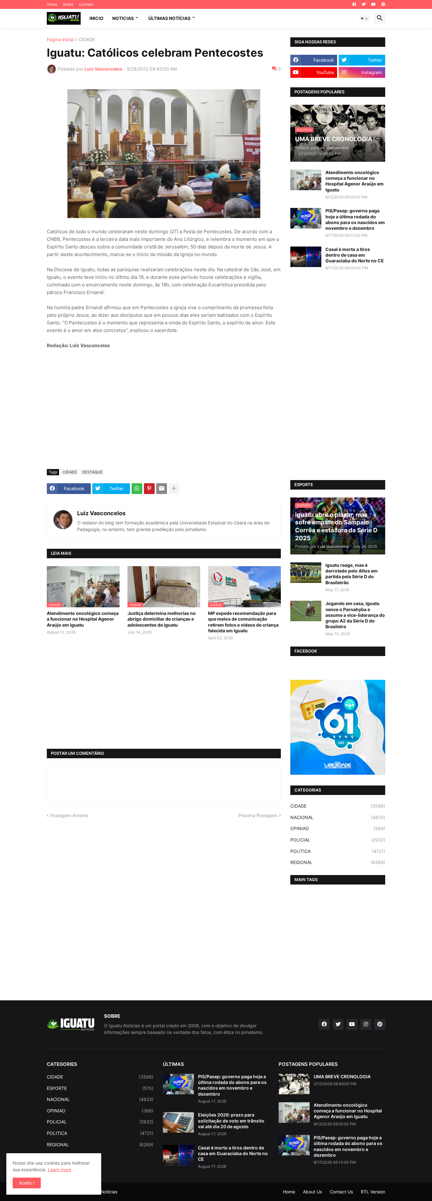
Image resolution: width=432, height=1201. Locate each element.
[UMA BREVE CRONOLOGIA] (294, 1084)
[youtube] (373, 4)
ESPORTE (100, 1088)
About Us (312, 1191)
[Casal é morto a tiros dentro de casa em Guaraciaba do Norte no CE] (305, 257)
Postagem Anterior (69, 815)
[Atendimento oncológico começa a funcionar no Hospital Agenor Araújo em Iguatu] (305, 180)
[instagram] (366, 1024)
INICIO (96, 18)
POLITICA (337, 851)
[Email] (161, 488)
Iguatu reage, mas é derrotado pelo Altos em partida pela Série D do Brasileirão (351, 573)
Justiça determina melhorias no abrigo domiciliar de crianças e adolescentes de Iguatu (161, 618)
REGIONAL (337, 862)
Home (52, 4)
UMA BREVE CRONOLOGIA (342, 1076)
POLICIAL (337, 839)
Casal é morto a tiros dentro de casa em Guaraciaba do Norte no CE (354, 255)
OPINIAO (337, 828)
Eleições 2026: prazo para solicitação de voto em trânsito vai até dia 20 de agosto (231, 1120)
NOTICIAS (123, 18)
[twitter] (364, 4)
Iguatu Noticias (101, 1191)
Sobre (68, 4)
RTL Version (373, 1191)
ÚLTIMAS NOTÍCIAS (169, 18)
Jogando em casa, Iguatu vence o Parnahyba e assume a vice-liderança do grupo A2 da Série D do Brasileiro (355, 615)
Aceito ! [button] (26, 1182)
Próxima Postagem (257, 815)
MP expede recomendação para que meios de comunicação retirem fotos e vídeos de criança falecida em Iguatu (243, 621)
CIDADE (87, 39)
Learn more (59, 1169)
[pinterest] (383, 4)
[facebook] (354, 4)
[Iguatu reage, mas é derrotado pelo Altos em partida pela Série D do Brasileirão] (305, 572)
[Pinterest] (149, 488)
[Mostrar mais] (174, 488)
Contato (86, 4)
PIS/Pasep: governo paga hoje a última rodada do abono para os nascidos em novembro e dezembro (355, 219)
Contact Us (341, 1191)
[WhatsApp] (137, 488)
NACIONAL (337, 817)
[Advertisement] (164, 416)
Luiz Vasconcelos (101, 513)
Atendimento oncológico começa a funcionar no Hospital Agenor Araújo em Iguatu (83, 618)
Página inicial (60, 39)
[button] (364, 18)
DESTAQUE (92, 472)
